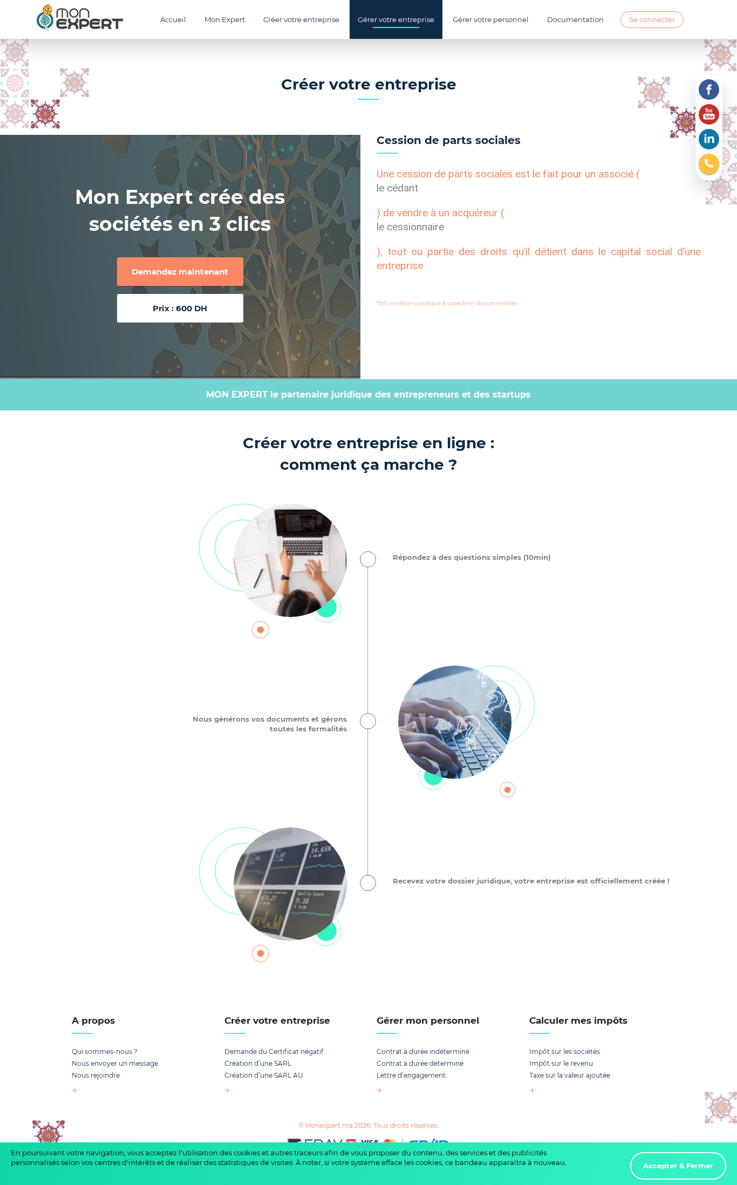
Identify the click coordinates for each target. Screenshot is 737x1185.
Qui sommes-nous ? (105, 1051)
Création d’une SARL (257, 1063)
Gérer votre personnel (491, 19)
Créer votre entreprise (301, 19)
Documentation (575, 19)
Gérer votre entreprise (396, 19)
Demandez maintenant (180, 271)
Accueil (173, 19)
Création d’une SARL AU (263, 1075)
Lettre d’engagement (411, 1075)
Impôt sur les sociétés (564, 1051)
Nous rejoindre (96, 1075)
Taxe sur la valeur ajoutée (569, 1075)
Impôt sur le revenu (561, 1063)
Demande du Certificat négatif (273, 1051)
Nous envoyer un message (115, 1063)
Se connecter (652, 19)
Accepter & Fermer (678, 1165)
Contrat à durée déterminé (420, 1063)
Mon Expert (224, 19)
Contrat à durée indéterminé (423, 1051)
